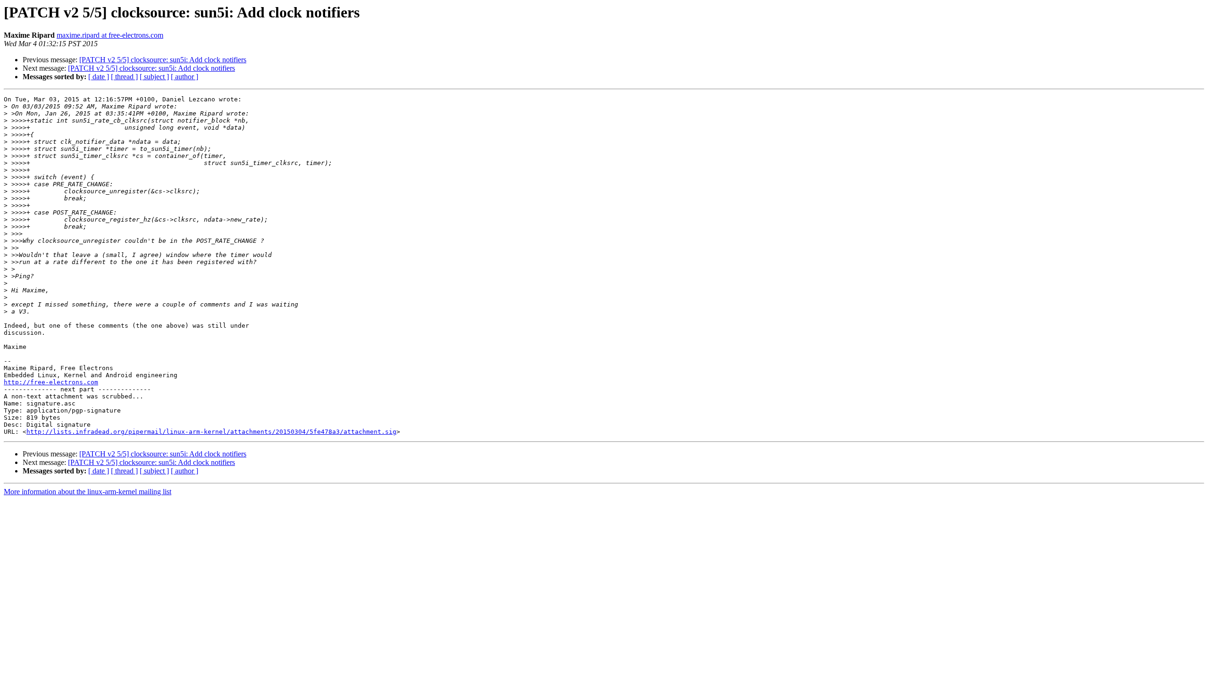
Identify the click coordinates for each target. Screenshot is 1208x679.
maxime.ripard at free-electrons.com (110, 35)
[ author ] (184, 77)
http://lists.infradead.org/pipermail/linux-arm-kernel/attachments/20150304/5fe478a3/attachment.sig (211, 431)
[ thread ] (124, 77)
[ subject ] (154, 77)
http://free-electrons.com (51, 382)
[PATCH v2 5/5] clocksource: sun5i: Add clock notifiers (162, 60)
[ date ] (98, 77)
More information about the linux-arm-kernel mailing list (87, 492)
